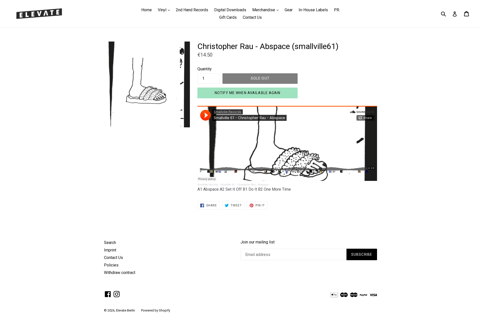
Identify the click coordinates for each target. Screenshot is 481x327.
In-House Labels (313, 10)
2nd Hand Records (192, 10)
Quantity (204, 69)
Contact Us (252, 17)
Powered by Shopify (155, 310)
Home (146, 10)
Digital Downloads (230, 10)
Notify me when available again (248, 93)
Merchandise (266, 9)
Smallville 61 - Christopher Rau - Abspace (244, 184)
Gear (289, 10)
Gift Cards (228, 17)
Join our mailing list (258, 242)
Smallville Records (207, 184)
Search (110, 242)
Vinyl (165, 9)
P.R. (337, 10)
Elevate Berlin (125, 310)
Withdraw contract (119, 272)
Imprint (110, 250)
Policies (111, 265)
